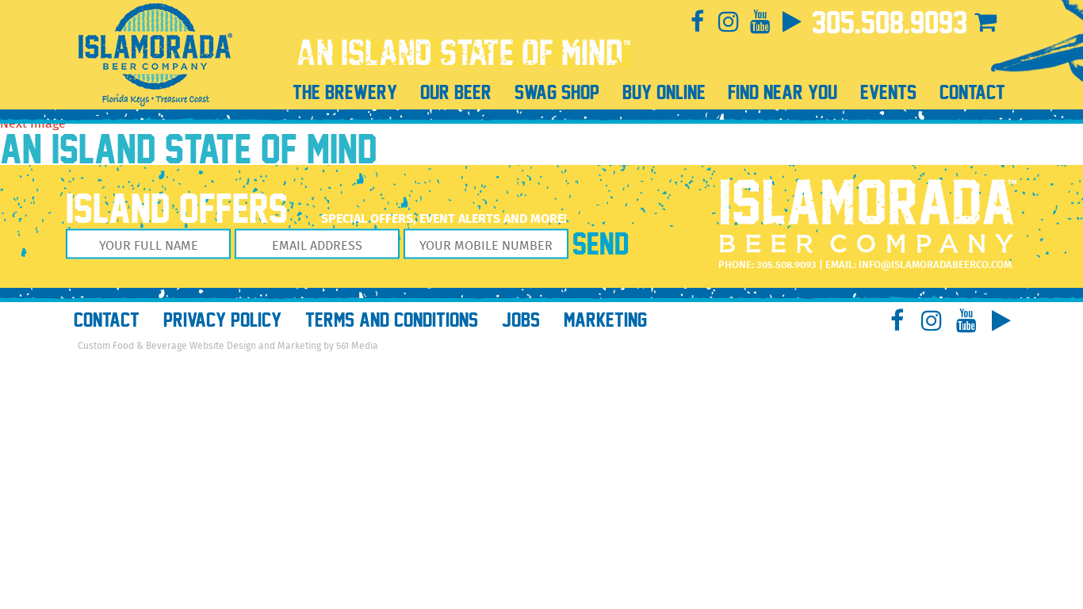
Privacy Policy (222, 319)
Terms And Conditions (391, 319)
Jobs (521, 319)
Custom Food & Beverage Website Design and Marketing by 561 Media (228, 346)
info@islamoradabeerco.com (935, 265)
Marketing (605, 319)
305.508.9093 (889, 23)
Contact (107, 319)
